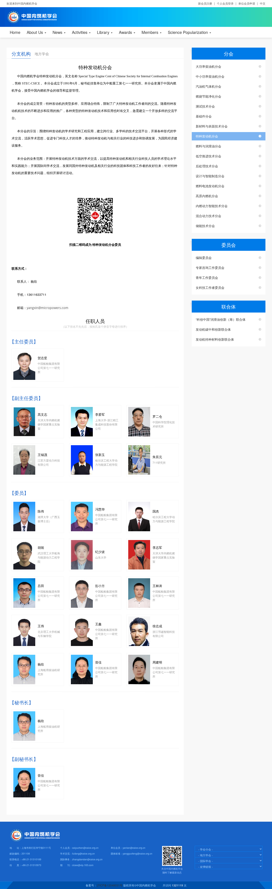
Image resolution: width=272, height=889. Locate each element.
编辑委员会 (204, 257)
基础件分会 (204, 116)
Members (150, 32)
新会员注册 (205, 3)
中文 (262, 3)
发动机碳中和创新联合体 (213, 329)
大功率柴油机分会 (208, 66)
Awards (126, 32)
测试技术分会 (205, 106)
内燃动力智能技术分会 (212, 206)
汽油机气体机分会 (208, 86)
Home (15, 32)
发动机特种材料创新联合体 (215, 339)
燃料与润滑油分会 (208, 146)
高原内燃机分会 (207, 196)
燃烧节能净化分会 (208, 96)
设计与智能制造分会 (210, 176)
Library (104, 32)
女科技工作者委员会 (210, 287)
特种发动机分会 (207, 136)
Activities (80, 32)
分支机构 (21, 53)
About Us (35, 32)
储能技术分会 (205, 225)
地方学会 (42, 53)
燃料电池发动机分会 (210, 186)
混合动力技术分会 (208, 216)
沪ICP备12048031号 (109, 885)
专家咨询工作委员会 (210, 267)
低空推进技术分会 (208, 156)
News (58, 32)
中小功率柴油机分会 (210, 76)
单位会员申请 (246, 3)
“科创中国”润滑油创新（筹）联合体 (221, 319)
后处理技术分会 (207, 166)
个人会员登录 (225, 3)
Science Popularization (188, 32)
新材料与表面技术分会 (212, 126)
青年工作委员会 (207, 277)
